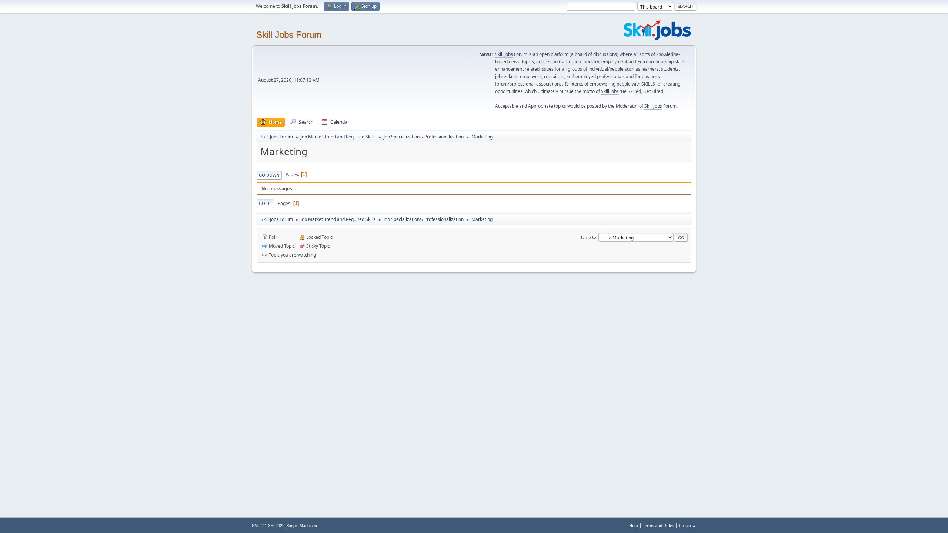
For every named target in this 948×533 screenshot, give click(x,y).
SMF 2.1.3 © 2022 (268, 525)
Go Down (269, 175)
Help (633, 525)
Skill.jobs (504, 54)
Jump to (588, 237)
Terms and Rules (658, 525)
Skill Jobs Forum (288, 35)
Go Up (265, 203)
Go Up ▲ (687, 525)
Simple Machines (302, 525)
